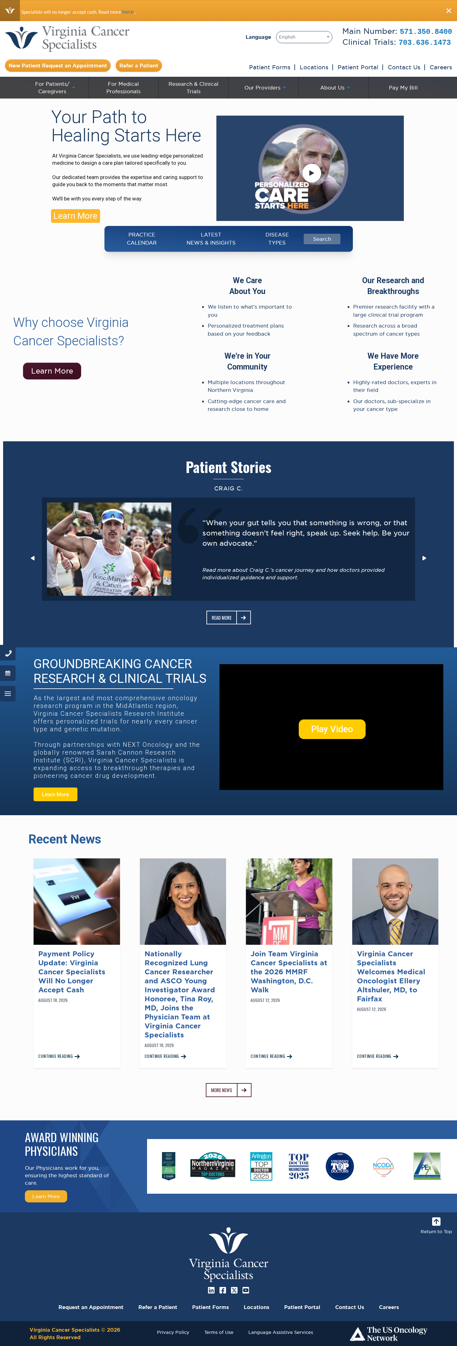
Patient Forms (269, 67)
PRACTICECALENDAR (142, 238)
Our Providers (262, 87)
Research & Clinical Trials (193, 87)
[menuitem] (53, 88)
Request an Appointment (90, 1307)
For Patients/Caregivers (52, 87)
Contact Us (404, 67)
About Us (332, 87)
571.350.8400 (426, 32)
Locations (314, 67)
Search (322, 239)
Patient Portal (358, 67)
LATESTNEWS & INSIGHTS (211, 238)
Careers (441, 67)
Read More (222, 617)
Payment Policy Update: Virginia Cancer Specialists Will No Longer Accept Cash (71, 972)
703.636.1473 (425, 43)
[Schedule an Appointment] (8, 673)
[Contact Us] (8, 652)
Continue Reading (55, 1056)
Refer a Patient (138, 65)
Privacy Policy (173, 1332)
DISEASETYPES (277, 238)
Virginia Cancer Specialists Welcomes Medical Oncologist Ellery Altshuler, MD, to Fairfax (391, 976)
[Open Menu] (8, 693)
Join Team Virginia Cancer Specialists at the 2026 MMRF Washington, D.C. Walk (289, 972)
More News (221, 1089)
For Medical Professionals (123, 87)
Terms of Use (218, 1332)
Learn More (75, 216)
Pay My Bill (403, 87)
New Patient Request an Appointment (58, 65)
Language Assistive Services (280, 1332)
